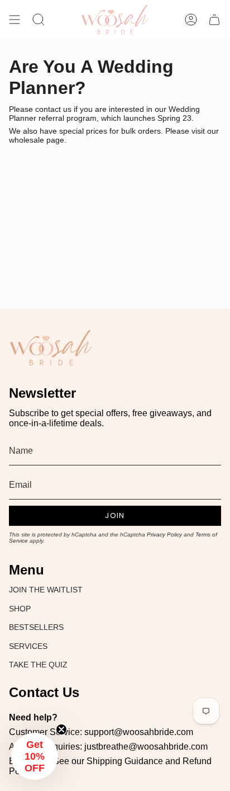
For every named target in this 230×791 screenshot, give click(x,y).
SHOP (20, 608)
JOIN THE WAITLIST (46, 589)
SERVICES (28, 646)
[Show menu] (14, 19)
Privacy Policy (164, 534)
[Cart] (214, 19)
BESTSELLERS (36, 627)
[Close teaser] (61, 729)
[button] (34, 756)
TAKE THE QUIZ (38, 664)
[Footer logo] (51, 348)
